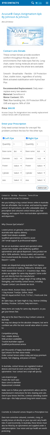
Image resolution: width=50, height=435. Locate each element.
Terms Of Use (33, 195)
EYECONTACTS (10, 2)
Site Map (14, 195)
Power (5, 165)
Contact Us (6, 195)
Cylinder (5, 173)
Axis (4, 180)
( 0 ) (40, 3)
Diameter (6, 158)
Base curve (6, 151)
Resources (22, 195)
